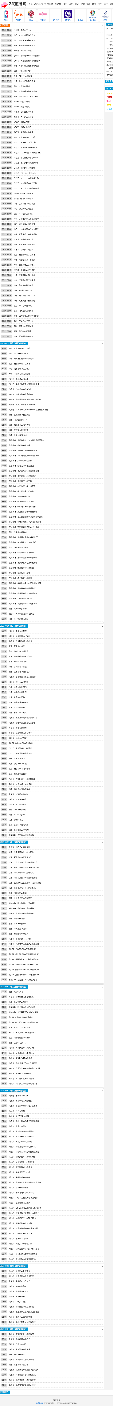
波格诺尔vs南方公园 (26, 466)
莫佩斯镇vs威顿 (24, 573)
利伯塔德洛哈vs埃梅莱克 (26, 1375)
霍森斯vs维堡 (26, 51)
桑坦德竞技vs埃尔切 (27, 45)
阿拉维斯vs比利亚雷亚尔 (29, 96)
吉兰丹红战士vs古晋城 (25, 1079)
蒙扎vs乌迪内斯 (20, 662)
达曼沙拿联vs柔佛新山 (25, 1053)
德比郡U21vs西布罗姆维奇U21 (27, 954)
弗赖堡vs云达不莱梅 (22, 789)
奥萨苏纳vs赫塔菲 (21, 1002)
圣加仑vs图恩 (21, 799)
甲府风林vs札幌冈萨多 (30, 163)
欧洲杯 (92, 20)
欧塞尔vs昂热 (19, 697)
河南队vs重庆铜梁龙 (27, 280)
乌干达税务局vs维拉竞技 (26, 1322)
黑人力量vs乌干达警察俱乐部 (27, 1121)
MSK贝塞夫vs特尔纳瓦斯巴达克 (28, 1208)
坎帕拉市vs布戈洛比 (24, 389)
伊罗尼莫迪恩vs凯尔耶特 (24, 852)
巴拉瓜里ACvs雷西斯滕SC (26, 1033)
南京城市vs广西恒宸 (27, 260)
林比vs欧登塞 (21, 728)
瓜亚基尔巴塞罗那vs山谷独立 (27, 1312)
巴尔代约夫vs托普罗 (24, 1233)
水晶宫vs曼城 (24, 86)
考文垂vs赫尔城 (25, 306)
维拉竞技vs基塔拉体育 (25, 394)
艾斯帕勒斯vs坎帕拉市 (25, 1334)
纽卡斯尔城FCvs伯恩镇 (27, 542)
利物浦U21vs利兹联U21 (24, 743)
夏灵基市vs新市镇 (25, 481)
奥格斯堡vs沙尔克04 (22, 830)
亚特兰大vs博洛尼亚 (22, 1027)
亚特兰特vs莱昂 (27, 112)
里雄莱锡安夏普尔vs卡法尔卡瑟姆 (27, 883)
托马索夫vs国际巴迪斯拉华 (26, 1084)
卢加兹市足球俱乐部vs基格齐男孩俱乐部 (32, 410)
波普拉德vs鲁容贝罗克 (25, 1276)
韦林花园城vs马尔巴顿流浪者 (29, 522)
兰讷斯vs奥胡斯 (22, 794)
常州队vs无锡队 (27, 250)
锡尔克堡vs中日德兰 (24, 733)
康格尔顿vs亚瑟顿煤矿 (27, 476)
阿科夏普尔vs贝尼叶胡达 (24, 873)
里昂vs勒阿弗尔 (20, 687)
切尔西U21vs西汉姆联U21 (25, 949)
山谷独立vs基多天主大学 (26, 677)
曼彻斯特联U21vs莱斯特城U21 (27, 970)
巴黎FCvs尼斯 (19, 758)
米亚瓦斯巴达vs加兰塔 (25, 1193)
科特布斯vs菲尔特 (26, 214)
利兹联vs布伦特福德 (22, 769)
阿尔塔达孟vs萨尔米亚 (27, 1007)
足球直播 (38, 4)
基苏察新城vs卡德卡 (24, 1167)
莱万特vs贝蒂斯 (25, 331)
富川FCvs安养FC (27, 193)
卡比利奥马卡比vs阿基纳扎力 (25, 862)
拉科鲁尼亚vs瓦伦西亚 (23, 898)
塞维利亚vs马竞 (20, 713)
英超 (77, 4)
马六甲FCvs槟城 (22, 1116)
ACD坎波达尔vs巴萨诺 (25, 614)
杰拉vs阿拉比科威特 (26, 908)
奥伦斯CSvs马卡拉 (23, 939)
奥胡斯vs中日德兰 (23, 1281)
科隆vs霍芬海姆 (20, 435)
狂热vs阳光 (25, 102)
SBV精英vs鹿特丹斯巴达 (29, 316)
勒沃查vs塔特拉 (22, 1239)
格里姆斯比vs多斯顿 (26, 568)
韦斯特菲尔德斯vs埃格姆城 (28, 527)
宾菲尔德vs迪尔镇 (25, 461)
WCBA (43, 20)
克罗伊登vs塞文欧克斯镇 (27, 563)
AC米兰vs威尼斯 (25, 76)
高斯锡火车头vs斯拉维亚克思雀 (28, 1182)
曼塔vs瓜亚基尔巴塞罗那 (26, 723)
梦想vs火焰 (25, 107)
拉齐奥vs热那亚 (20, 924)
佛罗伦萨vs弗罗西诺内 (23, 656)
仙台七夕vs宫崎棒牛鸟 (30, 178)
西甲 (94, 4)
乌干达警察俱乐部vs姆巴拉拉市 (28, 399)
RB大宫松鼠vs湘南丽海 (30, 188)
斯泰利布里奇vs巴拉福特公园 (29, 583)
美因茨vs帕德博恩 (26, 285)
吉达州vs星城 (21, 1126)
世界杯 (58, 4)
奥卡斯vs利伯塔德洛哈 (25, 913)
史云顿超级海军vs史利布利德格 (30, 517)
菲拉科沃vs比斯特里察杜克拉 (27, 1152)
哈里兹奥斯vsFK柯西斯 (25, 1162)
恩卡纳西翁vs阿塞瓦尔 (25, 1048)
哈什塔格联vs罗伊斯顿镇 (27, 593)
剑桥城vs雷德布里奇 (26, 553)
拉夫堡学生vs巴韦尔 (26, 491)
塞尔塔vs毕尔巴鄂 (21, 934)
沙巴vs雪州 (20, 1111)
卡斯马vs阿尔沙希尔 (26, 835)
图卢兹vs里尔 (19, 1354)
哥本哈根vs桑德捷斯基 (25, 997)
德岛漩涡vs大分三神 (29, 183)
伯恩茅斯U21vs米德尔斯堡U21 (27, 959)
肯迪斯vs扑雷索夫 (23, 1271)
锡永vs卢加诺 (21, 738)
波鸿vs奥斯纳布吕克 (27, 35)
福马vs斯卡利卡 (22, 1188)
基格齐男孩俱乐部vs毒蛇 (26, 1385)
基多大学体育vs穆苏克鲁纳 (26, 1106)
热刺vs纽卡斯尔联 (21, 651)
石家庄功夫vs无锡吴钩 (28, 234)
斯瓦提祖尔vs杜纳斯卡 (25, 1136)
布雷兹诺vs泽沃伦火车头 (26, 1147)
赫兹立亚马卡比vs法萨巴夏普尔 (26, 867)
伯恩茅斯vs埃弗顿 (26, 311)
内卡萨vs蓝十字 (27, 117)
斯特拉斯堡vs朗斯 (26, 336)
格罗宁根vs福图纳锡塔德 (29, 66)
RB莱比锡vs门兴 (25, 290)
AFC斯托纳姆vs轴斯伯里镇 (28, 456)
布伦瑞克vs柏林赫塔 (27, 40)
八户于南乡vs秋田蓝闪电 (31, 153)
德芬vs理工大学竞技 (24, 1101)
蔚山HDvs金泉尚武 (27, 199)
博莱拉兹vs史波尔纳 (24, 1142)
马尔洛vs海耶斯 (24, 496)
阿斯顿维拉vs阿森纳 (22, 1038)
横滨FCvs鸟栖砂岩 (28, 168)
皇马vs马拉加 (19, 815)
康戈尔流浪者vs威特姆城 (27, 558)
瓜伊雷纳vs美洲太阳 (24, 753)
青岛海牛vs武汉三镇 (27, 137)
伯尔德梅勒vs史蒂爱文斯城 (28, 471)
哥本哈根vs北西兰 (23, 1339)
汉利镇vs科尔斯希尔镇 (27, 588)
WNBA (18, 20)
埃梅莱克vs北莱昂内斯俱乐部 (27, 944)
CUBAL (68, 20)
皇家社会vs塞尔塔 (21, 1365)
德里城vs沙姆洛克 (21, 810)
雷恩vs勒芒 (18, 820)
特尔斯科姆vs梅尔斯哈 (27, 507)
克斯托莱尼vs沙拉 (23, 1172)
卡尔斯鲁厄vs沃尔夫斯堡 (29, 229)
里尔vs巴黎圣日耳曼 (27, 81)
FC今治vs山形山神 (28, 173)
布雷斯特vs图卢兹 (21, 702)
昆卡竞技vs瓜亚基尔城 (25, 1307)
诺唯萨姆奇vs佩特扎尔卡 (26, 1157)
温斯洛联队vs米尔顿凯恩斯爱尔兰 (31, 440)
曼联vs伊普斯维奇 (21, 825)
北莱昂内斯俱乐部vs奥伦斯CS (28, 1370)
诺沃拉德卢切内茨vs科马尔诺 (27, 1249)
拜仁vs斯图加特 (25, 71)
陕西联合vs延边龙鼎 (27, 204)
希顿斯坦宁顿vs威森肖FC (28, 450)
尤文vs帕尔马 (19, 707)
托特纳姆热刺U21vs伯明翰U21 (27, 975)
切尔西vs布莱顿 (20, 764)
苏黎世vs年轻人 (22, 1096)
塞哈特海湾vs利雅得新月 (31, 56)
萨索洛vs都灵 (19, 646)
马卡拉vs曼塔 (21, 1302)
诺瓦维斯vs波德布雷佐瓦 (26, 1259)
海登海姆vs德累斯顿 (27, 224)
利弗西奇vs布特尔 (25, 598)
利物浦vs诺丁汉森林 (27, 255)
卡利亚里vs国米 (20, 929)
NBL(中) (56, 20)
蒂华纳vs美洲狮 (27, 132)
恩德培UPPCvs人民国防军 (26, 1063)
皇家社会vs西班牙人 (22, 672)
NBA (65, 4)
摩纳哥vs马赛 (19, 919)
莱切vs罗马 (18, 992)
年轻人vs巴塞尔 (22, 682)
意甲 (106, 4)
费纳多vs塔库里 (22, 379)
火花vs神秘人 (26, 127)
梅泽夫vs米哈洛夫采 (24, 1244)
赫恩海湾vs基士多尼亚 (27, 486)
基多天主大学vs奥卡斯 (25, 1360)
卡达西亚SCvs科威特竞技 (28, 1012)
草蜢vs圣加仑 (21, 1286)
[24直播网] (14, 8)
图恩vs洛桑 (20, 1297)
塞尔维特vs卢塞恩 (23, 636)
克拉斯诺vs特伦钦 (23, 1177)
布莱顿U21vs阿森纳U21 (24, 1017)
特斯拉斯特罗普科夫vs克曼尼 (27, 1213)
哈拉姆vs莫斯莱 (24, 445)
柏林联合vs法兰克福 (27, 296)
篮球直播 (48, 4)
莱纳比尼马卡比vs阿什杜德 (25, 888)
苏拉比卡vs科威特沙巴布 (27, 980)
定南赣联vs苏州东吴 (27, 275)
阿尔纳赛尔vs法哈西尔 (27, 903)
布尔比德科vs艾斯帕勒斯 (26, 779)
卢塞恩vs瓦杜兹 (22, 1291)
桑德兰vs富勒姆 (20, 774)
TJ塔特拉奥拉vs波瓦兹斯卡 (27, 1198)
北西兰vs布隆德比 (23, 847)
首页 (30, 4)
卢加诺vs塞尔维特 (23, 1349)
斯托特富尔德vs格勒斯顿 (27, 512)
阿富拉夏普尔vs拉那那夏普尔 (25, 878)
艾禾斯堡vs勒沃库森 (27, 301)
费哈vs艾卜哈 (26, 30)
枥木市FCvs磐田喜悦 (29, 148)
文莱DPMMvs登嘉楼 (24, 1058)
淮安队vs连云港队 (28, 270)
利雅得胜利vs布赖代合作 (31, 61)
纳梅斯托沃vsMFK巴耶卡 (26, 1218)
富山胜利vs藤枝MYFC (29, 158)
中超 (83, 4)
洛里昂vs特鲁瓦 (20, 692)
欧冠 (105, 20)
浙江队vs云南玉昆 (26, 209)
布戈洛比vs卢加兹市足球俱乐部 (28, 1068)
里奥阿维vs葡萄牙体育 (28, 91)
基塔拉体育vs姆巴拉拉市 (26, 1380)
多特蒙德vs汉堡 (20, 667)
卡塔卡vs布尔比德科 (24, 1317)
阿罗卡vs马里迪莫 (26, 326)
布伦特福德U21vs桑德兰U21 (26, 964)
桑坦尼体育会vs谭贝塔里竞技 (27, 384)
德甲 (88, 4)
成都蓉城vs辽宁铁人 (27, 265)
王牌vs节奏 (25, 122)
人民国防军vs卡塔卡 (24, 641)
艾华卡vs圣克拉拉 (26, 321)
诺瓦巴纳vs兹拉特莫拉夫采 (26, 1254)
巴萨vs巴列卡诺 (20, 1043)
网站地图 (39, 1403)
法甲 (100, 4)
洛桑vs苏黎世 (21, 631)
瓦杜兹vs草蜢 (21, 804)
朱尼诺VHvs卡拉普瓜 (24, 748)
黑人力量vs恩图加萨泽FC (26, 405)
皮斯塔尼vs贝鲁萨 (23, 1203)
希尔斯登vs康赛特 (25, 578)
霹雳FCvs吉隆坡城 (23, 1073)
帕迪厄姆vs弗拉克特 (26, 501)
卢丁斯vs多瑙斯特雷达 (25, 1131)
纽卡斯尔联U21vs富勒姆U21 (26, 1022)
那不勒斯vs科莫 (20, 893)
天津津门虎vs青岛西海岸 (29, 219)
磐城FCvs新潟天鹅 (28, 142)
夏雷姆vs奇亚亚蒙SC (22, 857)
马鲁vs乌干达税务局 (24, 784)
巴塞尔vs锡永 (21, 1344)
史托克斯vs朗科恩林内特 (27, 604)
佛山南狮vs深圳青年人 (28, 244)
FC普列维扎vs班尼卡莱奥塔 (27, 1228)
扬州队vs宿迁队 (27, 239)
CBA (71, 4)
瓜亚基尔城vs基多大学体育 (26, 718)
